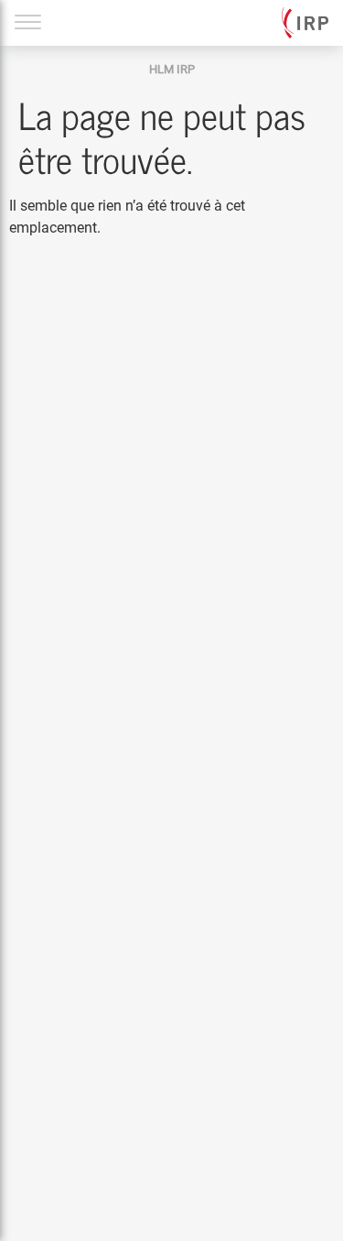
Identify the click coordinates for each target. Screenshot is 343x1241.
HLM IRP (172, 69)
